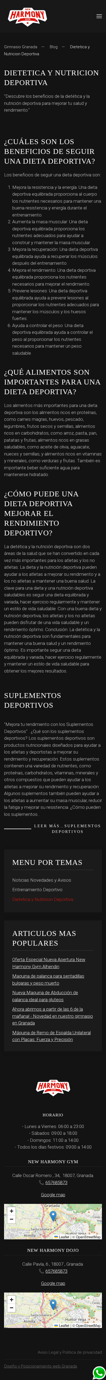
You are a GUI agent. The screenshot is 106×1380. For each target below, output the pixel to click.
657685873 (56, 1182)
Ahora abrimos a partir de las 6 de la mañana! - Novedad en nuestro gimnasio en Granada (52, 1016)
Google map (53, 1194)
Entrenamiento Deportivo (37, 889)
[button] (99, 16)
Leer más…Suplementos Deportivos (67, 829)
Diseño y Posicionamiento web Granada (40, 1366)
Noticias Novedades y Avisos (41, 880)
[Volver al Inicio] (27, 16)
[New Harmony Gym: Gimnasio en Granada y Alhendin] (99, 1372)
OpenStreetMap (88, 1236)
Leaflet (63, 1236)
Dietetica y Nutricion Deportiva (42, 899)
